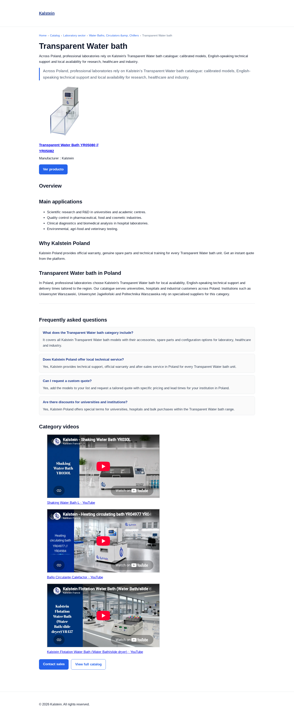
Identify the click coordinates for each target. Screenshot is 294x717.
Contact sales (54, 664)
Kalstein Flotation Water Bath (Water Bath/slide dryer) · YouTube (95, 652)
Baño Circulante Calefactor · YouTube (75, 577)
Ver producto (53, 169)
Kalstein (47, 13)
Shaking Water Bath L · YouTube (71, 503)
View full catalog (88, 664)
